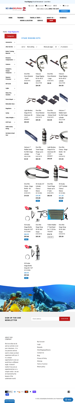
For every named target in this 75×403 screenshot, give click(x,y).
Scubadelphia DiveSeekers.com (48, 398)
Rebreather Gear (10, 104)
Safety (7, 113)
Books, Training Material (10, 52)
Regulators (8, 108)
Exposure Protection (8, 78)
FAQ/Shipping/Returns (44, 350)
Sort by (23, 47)
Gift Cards (8, 83)
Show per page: (48, 47)
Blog (38, 355)
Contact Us (40, 353)
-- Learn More (46, 2)
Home (5, 32)
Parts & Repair (9, 99)
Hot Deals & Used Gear (10, 134)
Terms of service (42, 364)
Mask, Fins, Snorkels (9, 93)
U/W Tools (8, 122)
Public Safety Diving (9, 127)
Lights (7, 88)
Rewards (39, 347)
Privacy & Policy (42, 358)
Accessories (9, 42)
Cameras (8, 64)
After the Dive (9, 47)
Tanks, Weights (10, 117)
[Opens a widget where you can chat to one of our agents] (68, 400)
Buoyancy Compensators (9, 58)
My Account (40, 342)
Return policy (41, 367)
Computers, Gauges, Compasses (9, 70)
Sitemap (39, 361)
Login (39, 344)
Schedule (64, 11)
